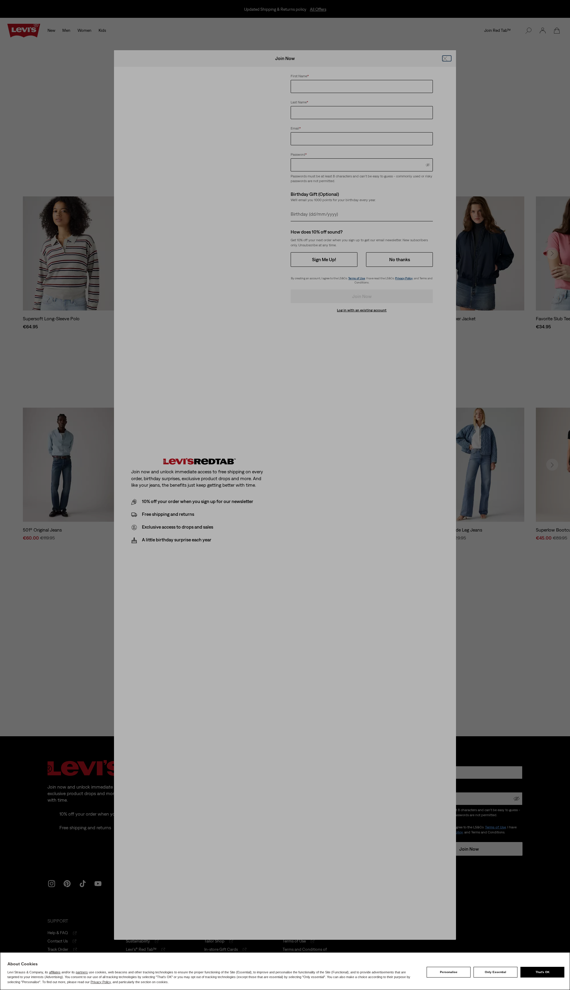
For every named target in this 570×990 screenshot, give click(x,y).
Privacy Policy (101, 982)
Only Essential (495, 972)
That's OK (543, 972)
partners (82, 972)
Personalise (448, 972)
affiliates (55, 972)
